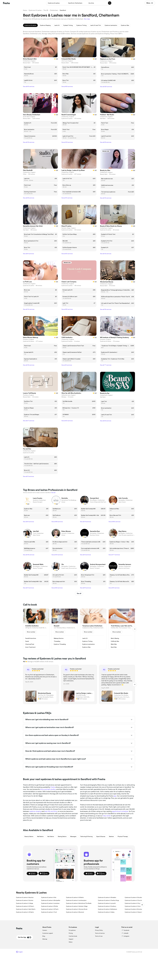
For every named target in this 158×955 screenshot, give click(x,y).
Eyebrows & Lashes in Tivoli (49, 912)
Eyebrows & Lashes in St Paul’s (49, 909)
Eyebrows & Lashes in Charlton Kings (108, 900)
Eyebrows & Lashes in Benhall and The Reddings (79, 903)
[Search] (110, 3)
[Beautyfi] (65, 629)
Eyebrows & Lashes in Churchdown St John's (137, 906)
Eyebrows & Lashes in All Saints (25, 912)
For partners (72, 930)
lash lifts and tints (51, 811)
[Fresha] (6, 3)
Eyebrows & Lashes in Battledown (107, 909)
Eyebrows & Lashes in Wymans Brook (76, 909)
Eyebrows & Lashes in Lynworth (107, 903)
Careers (44, 930)
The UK (45, 10)
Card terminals (73, 936)
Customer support (47, 933)
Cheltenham (54, 10)
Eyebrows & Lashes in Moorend (75, 912)
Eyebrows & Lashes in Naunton (25, 897)
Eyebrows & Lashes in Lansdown (50, 903)
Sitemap (44, 939)
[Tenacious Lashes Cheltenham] (93, 629)
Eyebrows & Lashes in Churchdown (135, 900)
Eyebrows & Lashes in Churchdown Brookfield (138, 903)
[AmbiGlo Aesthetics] (36, 629)
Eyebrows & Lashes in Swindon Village (77, 906)
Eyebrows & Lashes (35, 10)
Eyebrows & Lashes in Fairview (24, 900)
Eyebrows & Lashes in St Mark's (75, 897)
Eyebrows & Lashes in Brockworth (134, 909)
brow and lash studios (48, 789)
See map (87, 19)
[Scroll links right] (142, 905)
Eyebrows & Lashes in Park (48, 897)
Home (25, 10)
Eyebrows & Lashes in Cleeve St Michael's (136, 912)
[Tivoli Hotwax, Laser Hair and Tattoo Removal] (122, 629)
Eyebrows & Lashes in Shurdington (134, 897)
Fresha (53, 787)
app (115, 796)
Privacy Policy (99, 930)
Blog (43, 936)
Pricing (71, 933)
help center (107, 816)
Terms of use (98, 936)
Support (71, 939)
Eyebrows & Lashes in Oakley (106, 912)
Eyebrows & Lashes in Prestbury (107, 906)
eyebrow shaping (35, 811)
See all (79, 593)
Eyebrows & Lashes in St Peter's (25, 906)
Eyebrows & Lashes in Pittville (49, 906)
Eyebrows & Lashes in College (24, 903)
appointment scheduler (120, 811)
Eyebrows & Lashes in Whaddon (107, 897)
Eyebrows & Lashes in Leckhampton (76, 900)
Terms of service (100, 933)
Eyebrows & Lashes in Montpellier (50, 900)
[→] (134, 629)
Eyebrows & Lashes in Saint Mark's (25, 909)
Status (70, 942)
